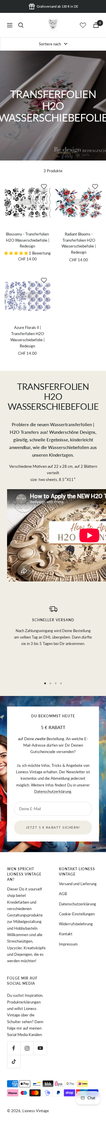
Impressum (68, 944)
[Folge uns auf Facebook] (13, 1048)
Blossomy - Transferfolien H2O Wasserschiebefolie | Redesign (27, 240)
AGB (63, 893)
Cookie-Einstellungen (77, 914)
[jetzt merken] (44, 186)
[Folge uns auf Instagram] (27, 1048)
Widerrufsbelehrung (76, 923)
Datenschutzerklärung (52, 791)
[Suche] (21, 25)
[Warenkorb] (96, 25)
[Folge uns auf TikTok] (13, 1061)
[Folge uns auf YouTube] (40, 1048)
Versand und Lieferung (78, 883)
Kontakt (65, 933)
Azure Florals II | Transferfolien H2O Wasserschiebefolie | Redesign (27, 336)
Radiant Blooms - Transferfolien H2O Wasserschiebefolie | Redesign (79, 243)
